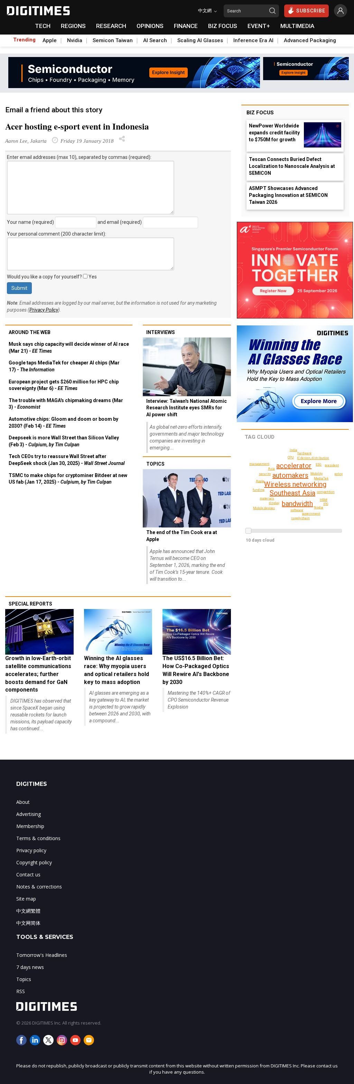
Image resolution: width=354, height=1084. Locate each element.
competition (326, 492)
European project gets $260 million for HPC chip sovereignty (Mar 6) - (64, 385)
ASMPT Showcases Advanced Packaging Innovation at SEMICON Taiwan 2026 (288, 195)
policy (338, 474)
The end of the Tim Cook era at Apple (181, 536)
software (296, 510)
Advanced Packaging (310, 40)
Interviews (160, 332)
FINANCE (186, 25)
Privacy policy (31, 850)
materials (267, 498)
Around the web (29, 332)
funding (258, 490)
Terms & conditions (38, 838)
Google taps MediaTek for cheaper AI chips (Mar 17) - (64, 366)
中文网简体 (28, 923)
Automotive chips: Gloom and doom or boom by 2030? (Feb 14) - (63, 422)
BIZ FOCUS (222, 25)
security (265, 474)
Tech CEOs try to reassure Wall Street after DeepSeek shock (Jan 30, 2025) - (67, 460)
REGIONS (73, 25)
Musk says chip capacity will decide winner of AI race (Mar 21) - (69, 347)
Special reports (30, 604)
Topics (155, 464)
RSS (20, 991)
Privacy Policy (43, 310)
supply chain (300, 518)
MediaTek (321, 478)
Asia (271, 468)
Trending (24, 39)
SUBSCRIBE (310, 10)
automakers (290, 475)
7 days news (30, 967)
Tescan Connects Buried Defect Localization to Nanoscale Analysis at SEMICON (292, 166)
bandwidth (297, 504)
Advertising (28, 814)
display (274, 503)
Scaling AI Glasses (200, 40)
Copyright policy (34, 862)
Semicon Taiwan (113, 40)
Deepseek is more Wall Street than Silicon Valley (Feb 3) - (64, 441)
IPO (325, 504)
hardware (304, 453)
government (311, 513)
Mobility (316, 473)
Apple (50, 40)
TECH (42, 25)
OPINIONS (150, 25)
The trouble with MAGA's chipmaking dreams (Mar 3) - (66, 404)
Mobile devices (264, 508)
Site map (26, 898)
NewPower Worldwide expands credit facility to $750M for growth (274, 132)
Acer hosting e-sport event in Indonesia (77, 126)
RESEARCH (111, 25)
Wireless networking (295, 484)
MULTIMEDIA (297, 25)
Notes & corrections (39, 886)
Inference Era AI (253, 40)
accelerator (293, 466)
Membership (30, 826)
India (293, 450)
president (332, 465)
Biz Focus (260, 113)
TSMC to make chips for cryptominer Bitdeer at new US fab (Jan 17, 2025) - (68, 479)
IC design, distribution (313, 458)
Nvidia (74, 40)
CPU (291, 457)
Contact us (28, 874)
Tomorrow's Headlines (41, 955)
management (259, 464)
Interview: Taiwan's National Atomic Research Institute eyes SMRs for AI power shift (186, 407)
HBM (323, 500)
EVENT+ (259, 25)
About (23, 802)
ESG (319, 464)
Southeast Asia (292, 493)
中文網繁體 (28, 910)
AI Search (155, 40)
